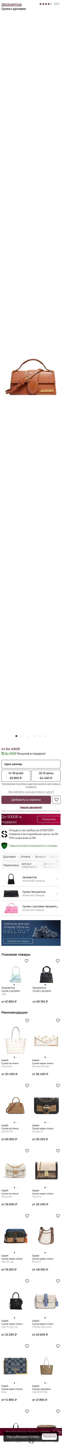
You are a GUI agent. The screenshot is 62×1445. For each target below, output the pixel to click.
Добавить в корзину (26, 799)
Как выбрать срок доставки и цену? (31, 791)
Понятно (49, 1436)
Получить (49, 819)
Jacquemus (11, 4)
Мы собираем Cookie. (23, 1436)
